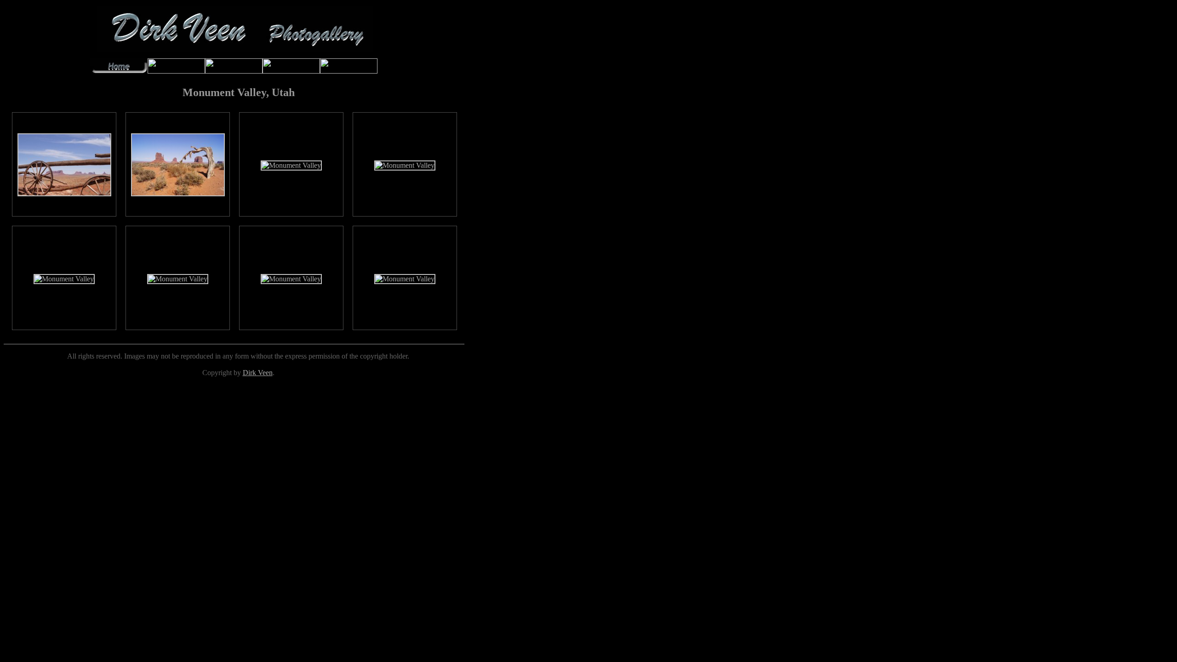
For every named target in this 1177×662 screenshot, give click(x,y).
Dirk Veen (258, 373)
